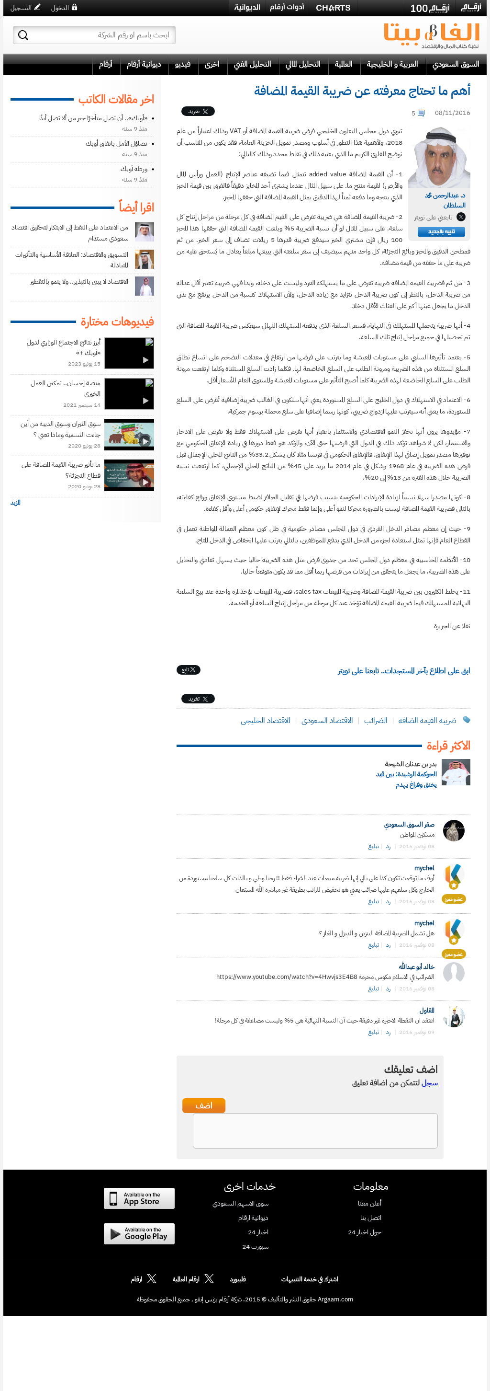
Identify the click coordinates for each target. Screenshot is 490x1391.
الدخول (60, 7)
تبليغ (373, 846)
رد (388, 846)
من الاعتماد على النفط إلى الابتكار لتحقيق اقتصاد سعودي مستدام (69, 232)
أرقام (105, 64)
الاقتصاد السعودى (327, 720)
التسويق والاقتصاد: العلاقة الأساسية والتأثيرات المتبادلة (71, 260)
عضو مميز (454, 899)
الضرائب (376, 720)
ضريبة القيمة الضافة (427, 720)
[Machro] (381, 7)
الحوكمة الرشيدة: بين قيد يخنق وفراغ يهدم (406, 779)
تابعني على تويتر (433, 217)
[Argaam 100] (430, 8)
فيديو (182, 64)
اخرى (212, 64)
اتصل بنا (370, 1218)
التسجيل (21, 7)
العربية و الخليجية (392, 64)
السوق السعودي (456, 64)
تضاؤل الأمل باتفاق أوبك (116, 143)
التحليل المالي (303, 64)
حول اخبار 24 (364, 1232)
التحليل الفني (252, 64)
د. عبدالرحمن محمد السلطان (445, 200)
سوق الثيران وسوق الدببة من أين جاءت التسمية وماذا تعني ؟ (60, 429)
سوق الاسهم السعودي (240, 1203)
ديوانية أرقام (144, 64)
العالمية (344, 64)
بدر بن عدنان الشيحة (411, 764)
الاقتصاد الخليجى (265, 720)
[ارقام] (471, 7)
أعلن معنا (369, 1203)
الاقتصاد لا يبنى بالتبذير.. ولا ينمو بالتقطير (79, 281)
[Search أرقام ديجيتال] (23, 35)
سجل (430, 1083)
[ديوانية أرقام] (247, 7)
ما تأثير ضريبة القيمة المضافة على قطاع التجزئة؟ (61, 470)
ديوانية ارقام (253, 1218)
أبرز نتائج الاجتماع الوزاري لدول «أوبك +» (63, 347)
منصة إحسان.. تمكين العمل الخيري (65, 388)
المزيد (16, 502)
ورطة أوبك (134, 169)
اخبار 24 (258, 1232)
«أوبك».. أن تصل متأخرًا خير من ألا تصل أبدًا (92, 118)
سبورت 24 (255, 1247)
